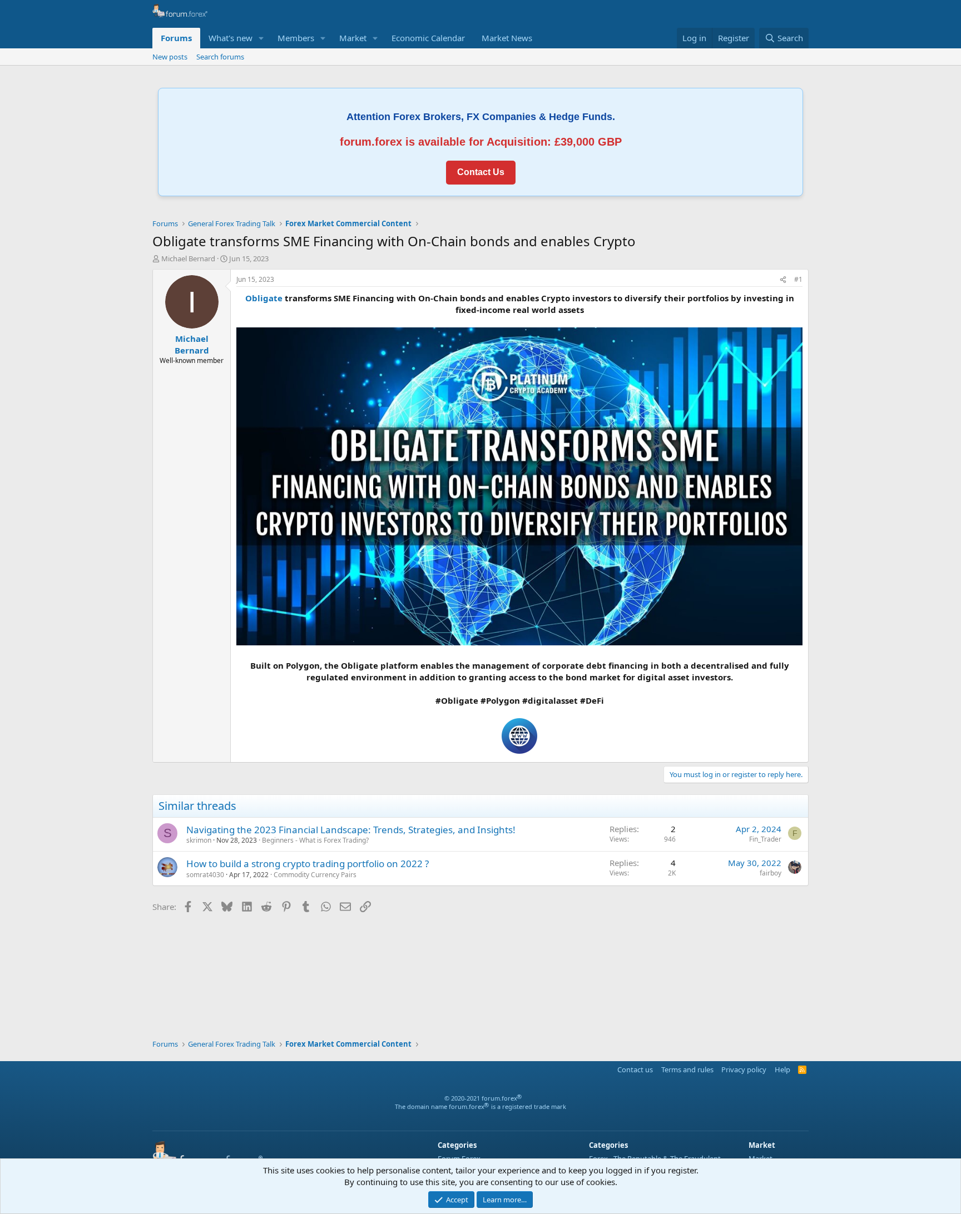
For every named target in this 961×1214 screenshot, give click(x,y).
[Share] (783, 279)
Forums (176, 37)
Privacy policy (743, 1069)
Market (352, 37)
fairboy (770, 873)
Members (296, 37)
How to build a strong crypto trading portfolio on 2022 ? (307, 863)
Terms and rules (687, 1069)
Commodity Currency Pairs (315, 874)
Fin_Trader (765, 839)
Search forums (220, 57)
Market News (507, 37)
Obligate (264, 298)
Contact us (635, 1069)
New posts (169, 57)
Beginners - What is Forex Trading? (315, 840)
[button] (261, 38)
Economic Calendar (428, 37)
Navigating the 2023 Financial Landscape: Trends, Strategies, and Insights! (351, 829)
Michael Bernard (188, 258)
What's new (230, 37)
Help (782, 1069)
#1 (798, 279)
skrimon (198, 840)
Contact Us (480, 172)
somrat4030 (205, 874)
